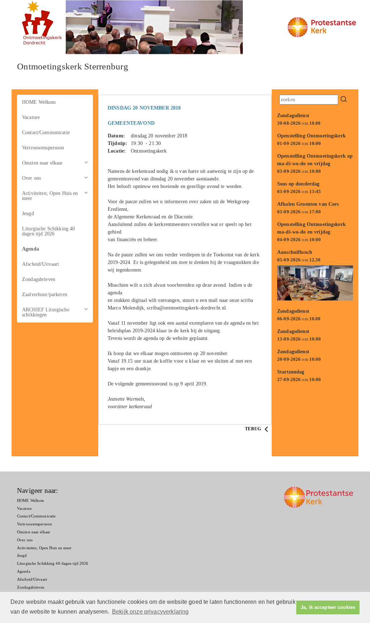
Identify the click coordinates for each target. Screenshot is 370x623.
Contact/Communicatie (46, 132)
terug (253, 428)
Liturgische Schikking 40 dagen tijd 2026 (48, 231)
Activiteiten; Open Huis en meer (50, 196)
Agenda (30, 249)
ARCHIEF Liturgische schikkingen (45, 312)
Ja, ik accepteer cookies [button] (328, 607)
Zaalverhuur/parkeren (44, 294)
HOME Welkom (39, 102)
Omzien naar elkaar (42, 163)
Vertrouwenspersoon (43, 147)
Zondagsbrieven (38, 279)
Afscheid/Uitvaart (40, 264)
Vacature (31, 117)
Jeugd (28, 213)
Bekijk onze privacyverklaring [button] (150, 612)
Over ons (31, 178)
